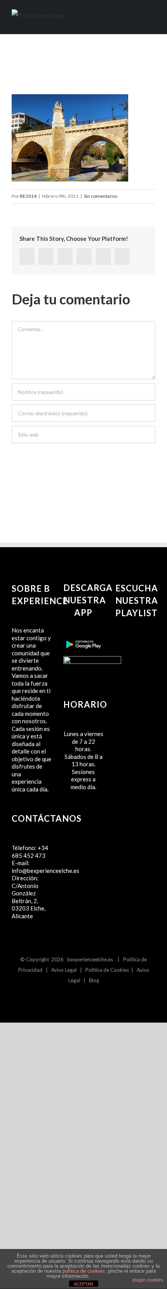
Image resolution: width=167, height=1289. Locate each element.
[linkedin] (65, 256)
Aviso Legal (64, 970)
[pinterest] (103, 256)
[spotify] (89, 997)
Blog (94, 980)
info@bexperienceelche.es (45, 870)
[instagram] (77, 997)
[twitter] (46, 256)
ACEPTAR (83, 1284)
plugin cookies (147, 1280)
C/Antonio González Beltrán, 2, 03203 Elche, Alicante (28, 900)
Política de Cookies (107, 970)
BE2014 (28, 196)
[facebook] (27, 256)
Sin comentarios (101, 196)
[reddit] (84, 256)
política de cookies (84, 1271)
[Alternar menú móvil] (152, 21)
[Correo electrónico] (122, 256)
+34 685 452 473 (30, 851)
